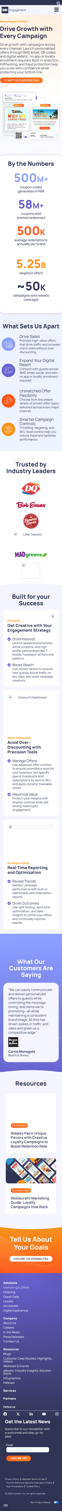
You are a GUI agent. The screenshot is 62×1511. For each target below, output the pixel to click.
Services (9, 1390)
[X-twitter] (18, 1414)
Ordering (9, 1291)
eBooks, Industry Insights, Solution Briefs (27, 1372)
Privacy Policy (12, 1479)
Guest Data (11, 1296)
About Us (9, 1322)
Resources (11, 1349)
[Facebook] (5, 1414)
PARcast (9, 1382)
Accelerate (10, 1305)
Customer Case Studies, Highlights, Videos (27, 1360)
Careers (8, 1327)
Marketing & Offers (16, 1287)
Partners (9, 1398)
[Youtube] (44, 1414)
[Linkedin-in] (31, 1414)
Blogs (7, 1353)
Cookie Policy (33, 1486)
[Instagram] (57, 1414)
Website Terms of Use (33, 1479)
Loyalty (8, 1301)
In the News (11, 1332)
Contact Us (11, 1341)
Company (10, 1318)
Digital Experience (15, 1310)
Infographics (12, 1378)
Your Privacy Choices (40, 1502)
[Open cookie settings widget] (6, 1505)
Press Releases (13, 1336)
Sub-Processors (14, 1486)
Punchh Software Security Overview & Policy (29, 1482)
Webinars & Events (16, 1365)
